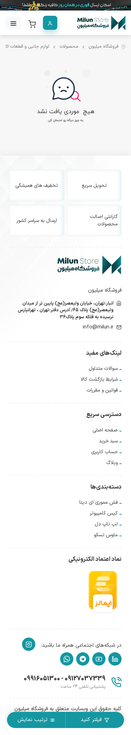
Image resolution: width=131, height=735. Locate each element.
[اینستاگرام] (28, 644)
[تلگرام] (82, 659)
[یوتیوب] (98, 659)
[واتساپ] (66, 659)
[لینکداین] (115, 659)
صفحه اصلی (105, 430)
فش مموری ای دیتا (98, 502)
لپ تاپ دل (106, 524)
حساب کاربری (104, 452)
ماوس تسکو (106, 535)
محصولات (68, 46)
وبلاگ (112, 463)
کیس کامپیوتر (104, 513)
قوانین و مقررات (102, 390)
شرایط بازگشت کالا (99, 379)
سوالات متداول (103, 368)
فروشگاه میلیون (103, 46)
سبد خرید (108, 441)
